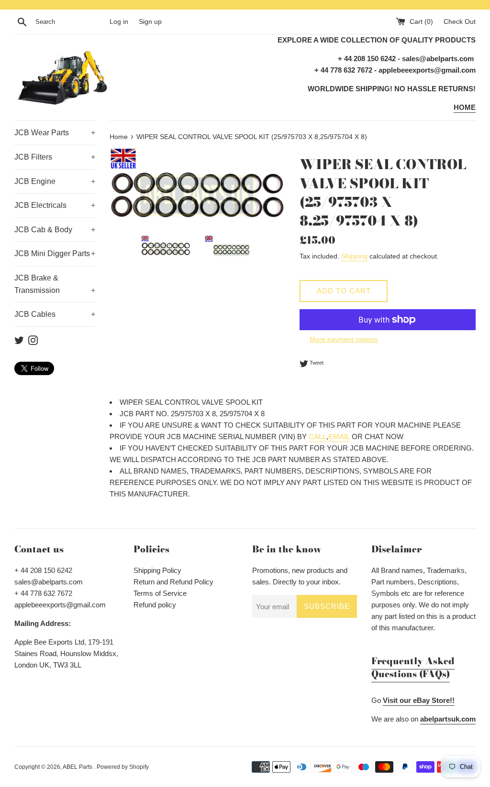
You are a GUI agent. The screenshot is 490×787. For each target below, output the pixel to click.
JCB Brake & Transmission (54, 284)
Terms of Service (160, 593)
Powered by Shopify (123, 767)
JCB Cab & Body (54, 230)
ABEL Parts (78, 767)
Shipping (354, 256)
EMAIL (339, 436)
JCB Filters (54, 157)
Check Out (460, 21)
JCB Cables (54, 314)
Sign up (150, 21)
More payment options (344, 339)
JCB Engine (54, 181)
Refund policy (155, 605)
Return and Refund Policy (173, 582)
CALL (317, 436)
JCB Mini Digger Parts (54, 253)
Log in (119, 21)
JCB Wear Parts (54, 133)
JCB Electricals (54, 205)
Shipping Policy (157, 570)
